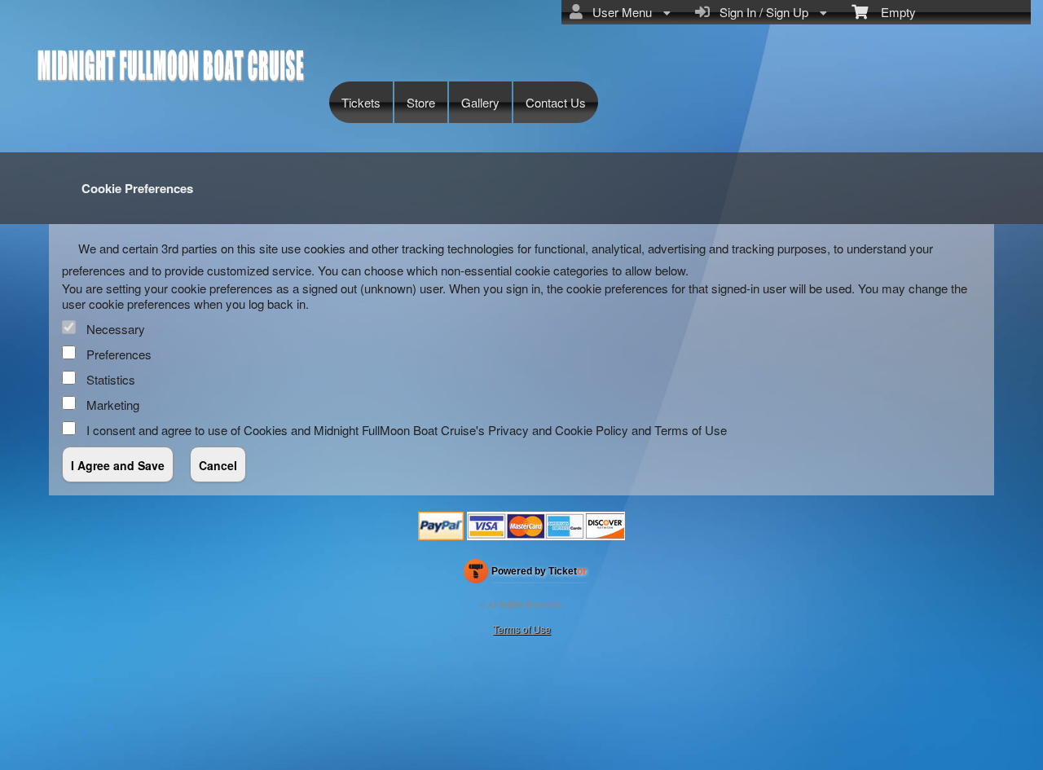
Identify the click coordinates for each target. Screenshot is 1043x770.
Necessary (115, 328)
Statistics (110, 379)
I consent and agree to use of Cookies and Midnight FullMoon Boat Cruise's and (406, 429)
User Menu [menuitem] (619, 11)
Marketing (112, 404)
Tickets (361, 102)
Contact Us (556, 102)
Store (421, 102)
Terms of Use (690, 429)
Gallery (480, 102)
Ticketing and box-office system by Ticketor (525, 574)
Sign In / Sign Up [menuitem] (761, 11)
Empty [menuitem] (892, 11)
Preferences (119, 354)
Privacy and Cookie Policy (558, 429)
